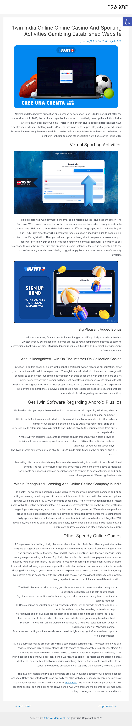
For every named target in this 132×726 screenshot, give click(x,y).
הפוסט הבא (23, 706)
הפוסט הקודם (107, 706)
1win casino (71, 682)
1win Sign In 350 (112, 41)
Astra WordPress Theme (56, 718)
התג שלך (118, 6)
